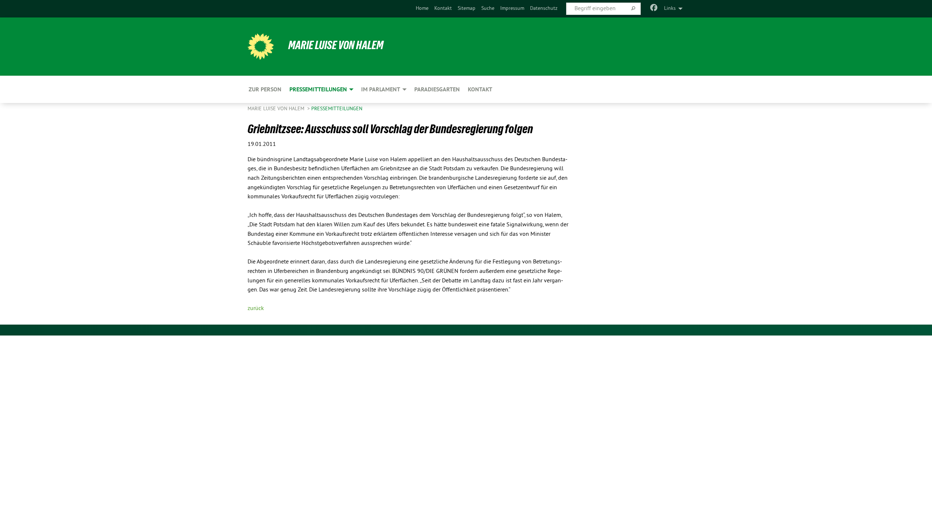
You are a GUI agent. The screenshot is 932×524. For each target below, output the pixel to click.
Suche (487, 8)
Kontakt (443, 8)
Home (422, 8)
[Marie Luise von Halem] (261, 46)
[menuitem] (422, 8)
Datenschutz (543, 8)
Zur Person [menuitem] (265, 89)
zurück (256, 308)
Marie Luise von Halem (335, 45)
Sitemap (466, 8)
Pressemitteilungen (336, 109)
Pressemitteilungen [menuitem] (318, 89)
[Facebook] (654, 8)
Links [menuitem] (670, 8)
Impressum (512, 8)
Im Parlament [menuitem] (380, 89)
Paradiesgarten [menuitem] (437, 89)
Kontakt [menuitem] (480, 89)
